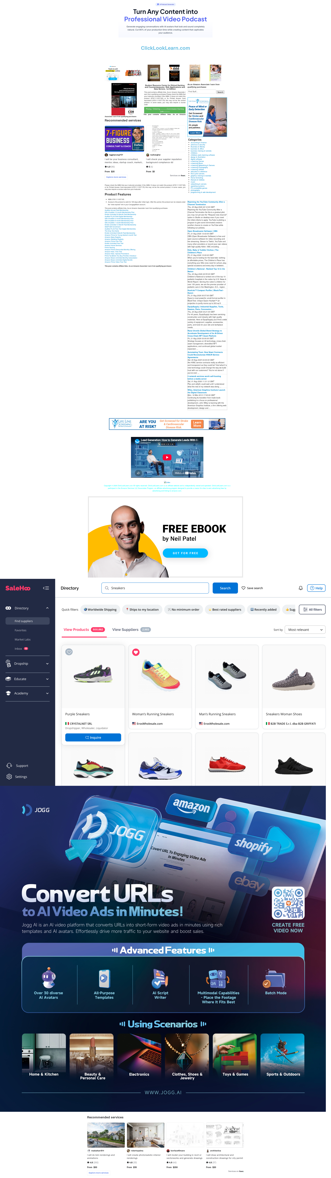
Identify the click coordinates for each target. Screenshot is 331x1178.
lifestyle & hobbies (198, 180)
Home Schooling (197, 177)
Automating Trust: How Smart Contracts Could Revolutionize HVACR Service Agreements (205, 355)
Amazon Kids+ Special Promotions (117, 253)
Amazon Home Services (113, 245)
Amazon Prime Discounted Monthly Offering (120, 249)
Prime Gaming (110, 247)
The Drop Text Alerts (112, 231)
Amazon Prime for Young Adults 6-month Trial (121, 235)
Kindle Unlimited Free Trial (114, 243)
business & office (197, 148)
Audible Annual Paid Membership (116, 210)
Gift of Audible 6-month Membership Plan (119, 220)
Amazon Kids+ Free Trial (113, 251)
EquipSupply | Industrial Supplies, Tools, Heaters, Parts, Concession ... (206, 307)
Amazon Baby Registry (113, 237)
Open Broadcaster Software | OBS (202, 231)
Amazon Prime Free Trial (113, 241)
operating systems (198, 186)
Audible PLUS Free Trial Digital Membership (120, 229)
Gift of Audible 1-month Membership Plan (119, 222)
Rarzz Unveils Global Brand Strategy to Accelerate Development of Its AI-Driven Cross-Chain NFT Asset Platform (205, 333)
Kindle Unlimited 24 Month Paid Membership (120, 214)
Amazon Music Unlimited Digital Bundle (119, 260)
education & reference (199, 171)
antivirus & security (198, 144)
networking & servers (198, 184)
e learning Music (197, 163)
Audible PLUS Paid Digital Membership (118, 216)
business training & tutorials (201, 151)
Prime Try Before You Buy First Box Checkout (120, 256)
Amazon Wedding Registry (114, 239)
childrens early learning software (203, 155)
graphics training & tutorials (201, 175)
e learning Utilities (197, 169)
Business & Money (198, 146)
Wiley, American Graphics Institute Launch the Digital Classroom (206, 391)
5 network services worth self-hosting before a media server (204, 377)
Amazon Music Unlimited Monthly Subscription (121, 258)
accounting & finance (198, 142)
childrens (194, 153)
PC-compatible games (199, 188)
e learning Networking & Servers (203, 165)
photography (195, 190)
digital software (196, 159)
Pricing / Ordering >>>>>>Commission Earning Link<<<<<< (165, 110)
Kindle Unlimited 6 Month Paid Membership (120, 233)
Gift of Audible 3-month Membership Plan (119, 218)
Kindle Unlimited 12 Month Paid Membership (120, 225)
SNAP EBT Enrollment (112, 227)
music (193, 182)
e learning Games (197, 161)
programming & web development (203, 192)
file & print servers (197, 173)
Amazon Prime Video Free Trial (116, 262)
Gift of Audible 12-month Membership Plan (119, 212)
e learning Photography (199, 167)
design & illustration (198, 157)
